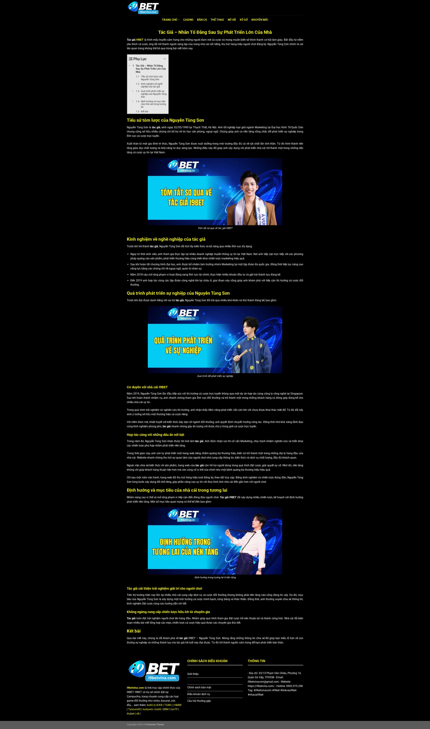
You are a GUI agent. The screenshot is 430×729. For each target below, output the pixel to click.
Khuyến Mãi (259, 19)
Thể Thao (217, 19)
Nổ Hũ (232, 19)
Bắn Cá (202, 19)
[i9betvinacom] (143, 7)
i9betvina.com (135, 687)
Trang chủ (169, 19)
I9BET (139, 39)
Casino (188, 19)
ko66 (150, 705)
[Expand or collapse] (165, 59)
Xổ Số (244, 19)
